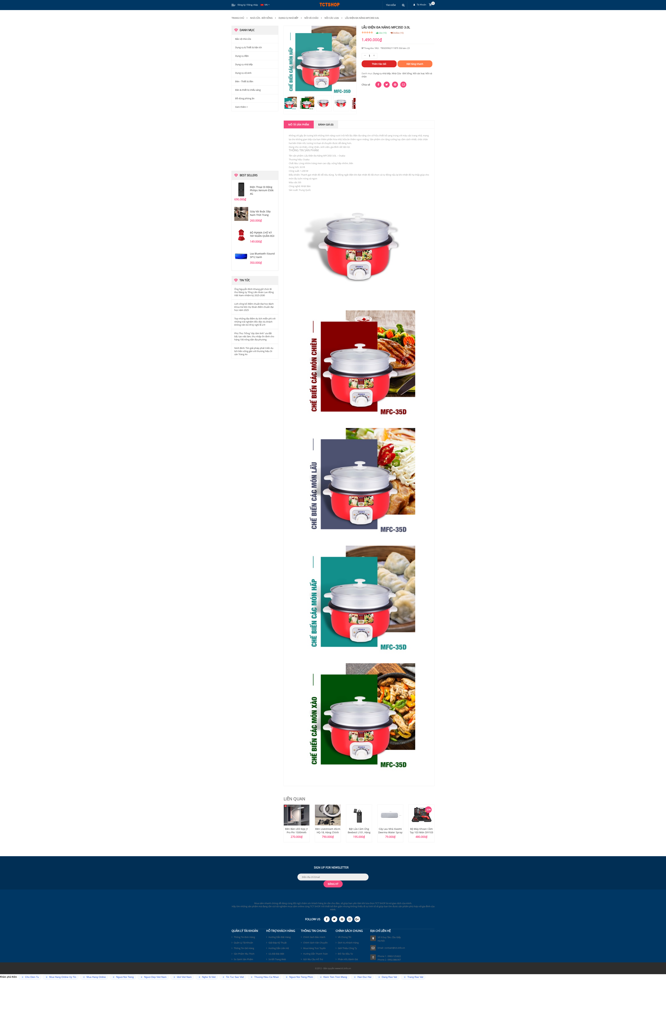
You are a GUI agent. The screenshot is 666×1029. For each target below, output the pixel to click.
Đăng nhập (252, 4)
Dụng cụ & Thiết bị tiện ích (248, 47)
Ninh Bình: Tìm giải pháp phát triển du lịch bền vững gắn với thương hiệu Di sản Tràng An (253, 351)
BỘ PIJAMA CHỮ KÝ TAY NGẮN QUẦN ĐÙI (262, 234)
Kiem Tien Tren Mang (333, 977)
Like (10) (382, 32)
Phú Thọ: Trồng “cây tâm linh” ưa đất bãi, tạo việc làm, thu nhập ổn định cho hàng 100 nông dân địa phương (254, 336)
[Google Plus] (357, 919)
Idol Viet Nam (183, 977)
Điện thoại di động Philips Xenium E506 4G (262, 190)
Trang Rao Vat (413, 977)
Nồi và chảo (311, 17)
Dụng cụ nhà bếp (288, 17)
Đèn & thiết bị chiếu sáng (248, 89)
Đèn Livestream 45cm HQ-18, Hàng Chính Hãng (327, 832)
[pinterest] (342, 919)
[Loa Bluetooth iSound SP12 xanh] (241, 256)
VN (266, 4)
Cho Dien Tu (30, 977)
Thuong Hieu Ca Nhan (265, 977)
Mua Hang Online (94, 977)
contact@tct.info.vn (395, 947)
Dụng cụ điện (242, 55)
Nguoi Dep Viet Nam (153, 977)
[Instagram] (350, 919)
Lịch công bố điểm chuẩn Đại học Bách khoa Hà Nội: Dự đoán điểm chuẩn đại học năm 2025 (254, 307)
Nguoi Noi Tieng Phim (299, 977)
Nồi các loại (332, 17)
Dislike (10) (398, 32)
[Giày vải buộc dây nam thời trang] (241, 214)
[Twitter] (334, 919)
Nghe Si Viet (207, 977)
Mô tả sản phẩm (298, 124)
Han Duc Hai (362, 977)
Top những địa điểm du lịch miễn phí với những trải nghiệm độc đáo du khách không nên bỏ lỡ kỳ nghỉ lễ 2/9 (254, 321)
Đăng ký (241, 4)
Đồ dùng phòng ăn (244, 98)
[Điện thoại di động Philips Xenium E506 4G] (241, 189)
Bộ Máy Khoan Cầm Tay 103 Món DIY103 (421, 830)
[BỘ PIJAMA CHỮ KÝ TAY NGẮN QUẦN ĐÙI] (241, 235)
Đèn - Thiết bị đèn (244, 81)
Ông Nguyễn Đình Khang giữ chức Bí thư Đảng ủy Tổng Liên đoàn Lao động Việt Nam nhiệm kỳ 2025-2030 (254, 292)
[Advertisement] (255, 140)
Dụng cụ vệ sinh (243, 72)
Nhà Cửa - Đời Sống (261, 17)
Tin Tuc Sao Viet (233, 977)
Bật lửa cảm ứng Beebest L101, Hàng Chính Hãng (359, 832)
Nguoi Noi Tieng (123, 977)
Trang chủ (238, 17)
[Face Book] (327, 919)
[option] (296, 823)
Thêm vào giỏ (379, 63)
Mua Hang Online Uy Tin (61, 977)
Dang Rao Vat (387, 977)
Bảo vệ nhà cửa (243, 38)
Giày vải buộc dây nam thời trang (260, 213)
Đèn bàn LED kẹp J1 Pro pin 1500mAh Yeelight (296, 832)
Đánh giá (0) (325, 124)
